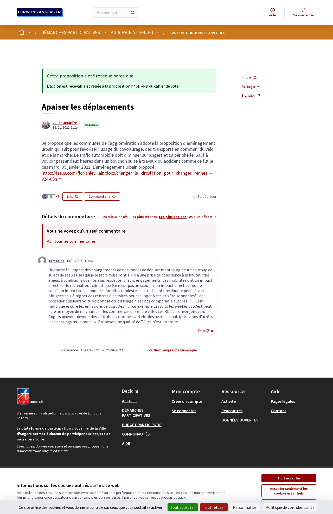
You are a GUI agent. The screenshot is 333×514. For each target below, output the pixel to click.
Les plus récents (144, 216)
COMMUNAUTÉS (136, 434)
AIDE (126, 443)
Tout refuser (214, 507)
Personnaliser (245, 507)
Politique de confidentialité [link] (290, 507)
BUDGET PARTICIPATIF (141, 424)
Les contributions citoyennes (197, 32)
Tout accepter (288, 478)
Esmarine (57, 260)
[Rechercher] (133, 12)
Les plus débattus (201, 216)
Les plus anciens (173, 216)
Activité (228, 401)
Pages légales (283, 401)
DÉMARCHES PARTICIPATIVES (70, 32)
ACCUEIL (129, 400)
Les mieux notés (114, 216)
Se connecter (184, 410)
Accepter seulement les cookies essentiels (289, 491)
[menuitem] (145, 400)
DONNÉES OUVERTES (240, 420)
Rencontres (231, 410)
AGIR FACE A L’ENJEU (132, 32)
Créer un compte (187, 401)
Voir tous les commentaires (71, 241)
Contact (278, 410)
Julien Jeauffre (65, 122)
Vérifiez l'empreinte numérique (173, 350)
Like (70, 196)
